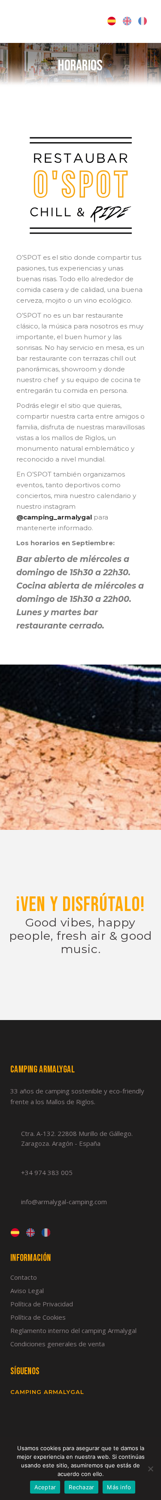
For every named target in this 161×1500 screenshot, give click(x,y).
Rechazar (81, 1487)
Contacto (23, 1277)
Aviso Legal (27, 1290)
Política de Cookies (38, 1317)
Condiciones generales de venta (57, 1344)
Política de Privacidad (41, 1304)
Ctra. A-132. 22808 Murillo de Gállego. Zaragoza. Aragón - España (77, 1138)
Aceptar (45, 1487)
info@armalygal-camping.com (64, 1202)
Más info (119, 1487)
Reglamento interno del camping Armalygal (73, 1330)
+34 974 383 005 (47, 1172)
